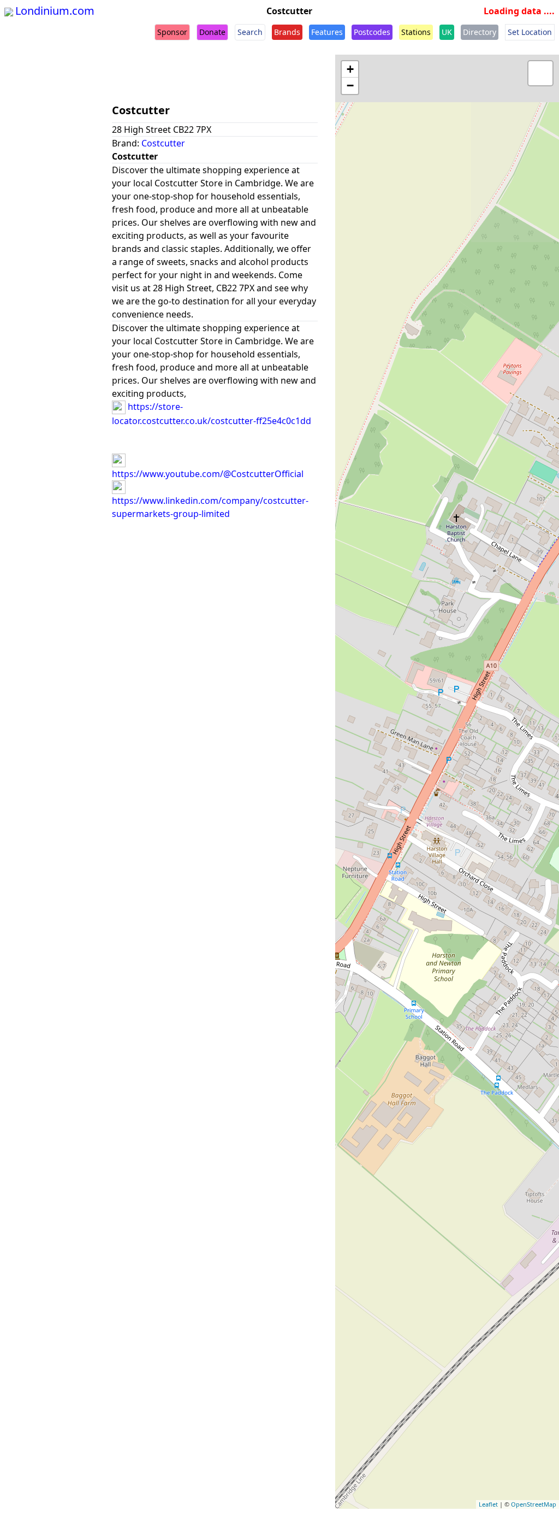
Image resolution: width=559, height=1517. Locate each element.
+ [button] (350, 69)
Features (327, 32)
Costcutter (163, 143)
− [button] (350, 85)
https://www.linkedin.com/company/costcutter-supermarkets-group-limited (210, 507)
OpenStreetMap (533, 1504)
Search (250, 32)
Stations (416, 32)
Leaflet (488, 1504)
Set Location (530, 32)
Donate (212, 32)
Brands (287, 32)
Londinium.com (54, 10)
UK (447, 32)
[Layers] (540, 73)
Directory (479, 32)
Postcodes (372, 32)
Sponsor (172, 32)
